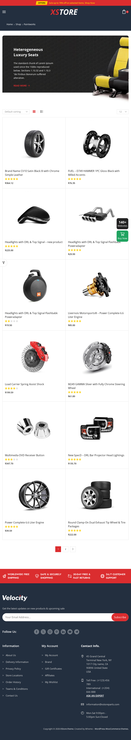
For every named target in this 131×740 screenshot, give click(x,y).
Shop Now (90, 2)
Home (10, 24)
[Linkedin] (63, 631)
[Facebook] (36, 631)
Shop (18, 24)
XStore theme (66, 728)
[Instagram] (50, 631)
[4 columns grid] (34, 112)
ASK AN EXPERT (95, 695)
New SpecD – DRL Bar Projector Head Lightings (96, 455)
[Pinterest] (56, 631)
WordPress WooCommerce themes (111, 728)
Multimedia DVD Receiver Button (24, 455)
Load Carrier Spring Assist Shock (24, 384)
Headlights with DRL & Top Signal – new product (34, 242)
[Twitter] (43, 631)
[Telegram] (76, 631)
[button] (42, 3)
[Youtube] (70, 631)
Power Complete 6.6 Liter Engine (24, 522)
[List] (42, 112)
